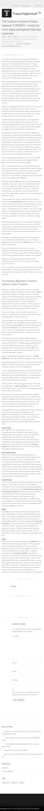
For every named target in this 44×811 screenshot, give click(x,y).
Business (14, 783)
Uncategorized (19, 55)
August (15, 37)
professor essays (8, 558)
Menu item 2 (26, 6)
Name (14, 663)
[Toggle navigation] (39, 13)
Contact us (37, 6)
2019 (9, 37)
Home (4, 37)
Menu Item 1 (16, 6)
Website (15, 680)
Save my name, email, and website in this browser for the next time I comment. (25, 693)
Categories (5, 768)
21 (20, 37)
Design (22, 783)
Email (14, 671)
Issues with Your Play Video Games (15, 750)
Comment (15, 636)
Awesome (6, 783)
